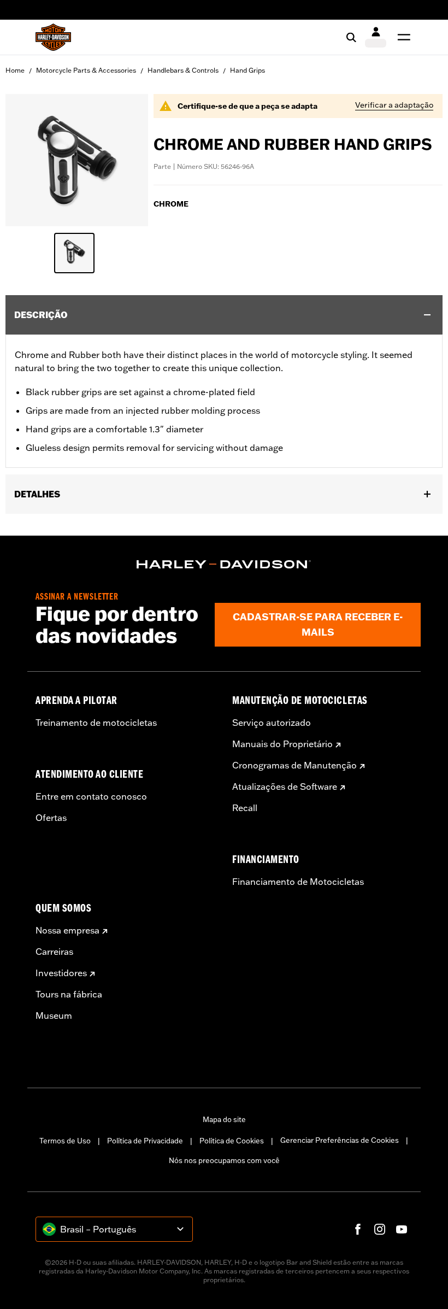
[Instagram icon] (379, 1229)
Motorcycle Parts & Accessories (86, 70)
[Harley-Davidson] (224, 564)
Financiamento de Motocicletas (298, 881)
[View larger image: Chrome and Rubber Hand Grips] (76, 158)
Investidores (61, 972)
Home (15, 70)
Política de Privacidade (145, 1140)
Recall (244, 807)
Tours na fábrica (69, 994)
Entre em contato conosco (91, 796)
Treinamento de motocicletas (96, 722)
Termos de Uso (65, 1140)
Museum (54, 1015)
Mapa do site (224, 1119)
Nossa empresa (67, 930)
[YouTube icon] (401, 1229)
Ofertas (51, 817)
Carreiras (54, 951)
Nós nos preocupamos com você (224, 1160)
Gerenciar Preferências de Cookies (339, 1140)
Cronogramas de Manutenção (294, 765)
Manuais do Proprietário (282, 743)
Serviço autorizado (271, 722)
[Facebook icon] (357, 1229)
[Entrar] (376, 37)
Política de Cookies (231, 1140)
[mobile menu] (401, 37)
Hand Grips (247, 70)
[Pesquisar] (351, 37)
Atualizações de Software (284, 786)
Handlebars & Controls (183, 70)
